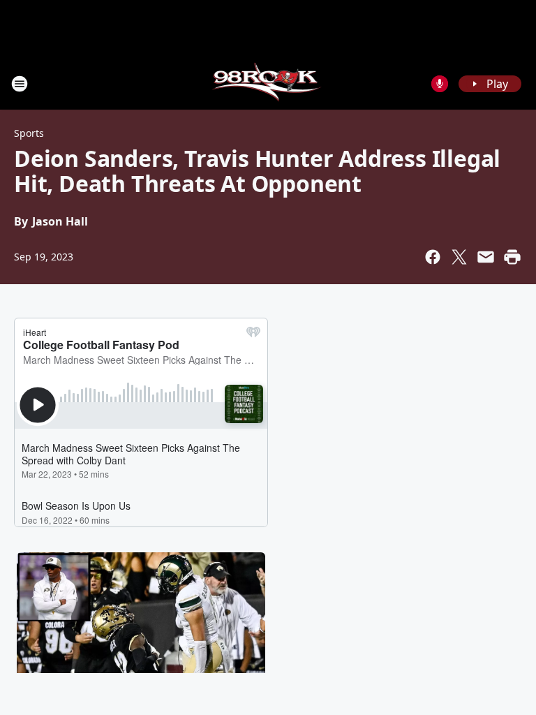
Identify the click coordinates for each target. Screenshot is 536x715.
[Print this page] (512, 257)
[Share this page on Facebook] (432, 257)
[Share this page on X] (459, 257)
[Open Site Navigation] (19, 83)
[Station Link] (268, 83)
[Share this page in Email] (486, 257)
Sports (29, 133)
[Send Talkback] (439, 83)
